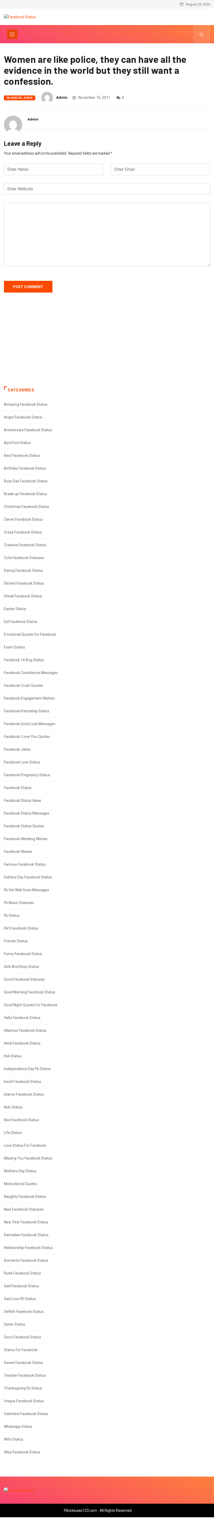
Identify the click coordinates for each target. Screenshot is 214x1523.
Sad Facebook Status (21, 1286)
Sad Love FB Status (20, 1299)
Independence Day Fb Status (27, 1069)
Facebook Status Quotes (24, 826)
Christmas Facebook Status (26, 507)
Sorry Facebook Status (22, 1337)
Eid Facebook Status (20, 622)
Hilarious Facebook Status (25, 1030)
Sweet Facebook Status (23, 1363)
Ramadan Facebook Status (26, 1235)
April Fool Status (17, 443)
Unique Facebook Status (24, 1401)
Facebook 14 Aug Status (24, 660)
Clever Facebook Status (23, 519)
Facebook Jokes (20, 98)
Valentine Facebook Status (26, 1414)
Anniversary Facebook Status (28, 430)
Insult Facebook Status (22, 1081)
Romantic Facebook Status (26, 1260)
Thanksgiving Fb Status (23, 1388)
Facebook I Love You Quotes (27, 737)
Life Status (13, 1133)
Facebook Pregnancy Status (27, 775)
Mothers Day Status (20, 1171)
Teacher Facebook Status (25, 1375)
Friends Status (16, 941)
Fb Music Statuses (19, 903)
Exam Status (14, 647)
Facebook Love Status (22, 762)
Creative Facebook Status (25, 545)
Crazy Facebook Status (23, 532)
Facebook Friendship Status (26, 711)
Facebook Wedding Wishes (25, 839)
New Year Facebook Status (26, 1222)
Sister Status (14, 1324)
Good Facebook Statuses (24, 979)
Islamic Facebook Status (24, 1094)
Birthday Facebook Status (25, 468)
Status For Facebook (21, 1350)
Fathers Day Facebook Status (28, 877)
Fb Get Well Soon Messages (26, 890)
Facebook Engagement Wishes (29, 698)
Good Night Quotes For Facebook (30, 1005)
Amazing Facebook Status (25, 404)
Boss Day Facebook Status (25, 481)
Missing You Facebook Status (28, 1158)
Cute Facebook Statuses (24, 558)
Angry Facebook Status (23, 417)
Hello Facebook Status (22, 1018)
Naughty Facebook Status (25, 1196)
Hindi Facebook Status (22, 1043)
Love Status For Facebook (25, 1145)
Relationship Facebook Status (28, 1248)
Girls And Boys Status (21, 966)
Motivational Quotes (20, 1184)
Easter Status (15, 609)
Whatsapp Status (18, 1426)
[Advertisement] (107, 344)
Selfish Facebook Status (24, 1311)
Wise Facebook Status (22, 1452)
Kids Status (13, 1107)
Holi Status (13, 1056)
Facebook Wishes (18, 852)
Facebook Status (18, 788)
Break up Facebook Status (25, 494)
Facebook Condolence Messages (31, 673)
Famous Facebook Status (25, 864)
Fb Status (12, 915)
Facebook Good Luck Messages (29, 724)
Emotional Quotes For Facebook (30, 634)
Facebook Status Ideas (22, 800)
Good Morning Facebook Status (29, 992)
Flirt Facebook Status (21, 928)
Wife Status (13, 1439)
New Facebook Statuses (24, 1209)
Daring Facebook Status (23, 570)
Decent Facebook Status (24, 583)
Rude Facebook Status (22, 1273)
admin (61, 97)
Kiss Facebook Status (21, 1120)
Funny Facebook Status (23, 954)
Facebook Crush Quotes (23, 685)
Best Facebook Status (22, 455)
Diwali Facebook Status (23, 596)
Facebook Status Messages (26, 813)
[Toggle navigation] (12, 34)
